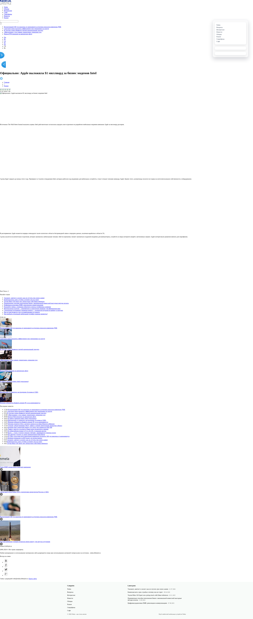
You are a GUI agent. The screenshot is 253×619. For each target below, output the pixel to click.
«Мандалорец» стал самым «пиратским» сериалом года (22, 32)
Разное (6, 18)
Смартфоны (8, 14)
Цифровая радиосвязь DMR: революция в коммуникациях (23, 305)
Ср (5, 41)
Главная (6, 82)
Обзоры (6, 9)
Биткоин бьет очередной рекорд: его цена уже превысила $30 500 (30, 427)
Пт (5, 44)
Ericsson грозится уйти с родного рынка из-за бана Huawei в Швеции (31, 424)
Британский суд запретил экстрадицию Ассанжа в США (19, 392)
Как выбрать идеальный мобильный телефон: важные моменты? (26, 314)
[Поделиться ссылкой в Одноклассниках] (9, 89)
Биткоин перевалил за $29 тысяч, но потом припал (25, 438)
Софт (6, 12)
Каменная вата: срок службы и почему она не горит (21, 300)
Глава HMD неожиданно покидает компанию (15, 467)
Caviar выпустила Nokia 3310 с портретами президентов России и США (24, 492)
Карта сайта (33, 579)
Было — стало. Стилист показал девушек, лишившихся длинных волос (32, 433)
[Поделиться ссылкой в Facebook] (3, 89)
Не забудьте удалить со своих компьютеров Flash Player (26, 434)
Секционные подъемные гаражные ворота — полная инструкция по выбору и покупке (33, 310)
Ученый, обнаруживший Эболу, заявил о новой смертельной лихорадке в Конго (35, 425)
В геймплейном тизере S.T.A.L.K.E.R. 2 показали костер (27, 431)
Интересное (8, 10)
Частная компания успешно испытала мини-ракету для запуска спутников (25, 541)
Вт (5, 39)
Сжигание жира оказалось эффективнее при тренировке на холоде (26, 28)
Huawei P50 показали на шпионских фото (18, 34)
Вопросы (70, 592)
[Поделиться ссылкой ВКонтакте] (1, 89)
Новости (7, 16)
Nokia (6, 7)
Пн (5, 37)
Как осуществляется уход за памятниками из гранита (22, 312)
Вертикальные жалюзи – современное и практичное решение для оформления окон (32, 308)
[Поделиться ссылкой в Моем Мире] (7, 89)
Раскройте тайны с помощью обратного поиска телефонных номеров (27, 307)
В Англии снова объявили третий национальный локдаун (23, 30)
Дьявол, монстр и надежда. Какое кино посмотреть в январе (28, 429)
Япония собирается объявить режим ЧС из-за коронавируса (20, 403)
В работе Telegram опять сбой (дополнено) (14, 381)
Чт (5, 43)
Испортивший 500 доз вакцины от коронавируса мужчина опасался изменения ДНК (32, 27)
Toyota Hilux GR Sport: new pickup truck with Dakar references (24, 301)
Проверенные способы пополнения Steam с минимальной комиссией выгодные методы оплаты (36, 303)
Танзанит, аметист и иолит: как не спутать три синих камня (24, 298)
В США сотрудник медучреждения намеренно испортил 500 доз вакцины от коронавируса (38, 436)
